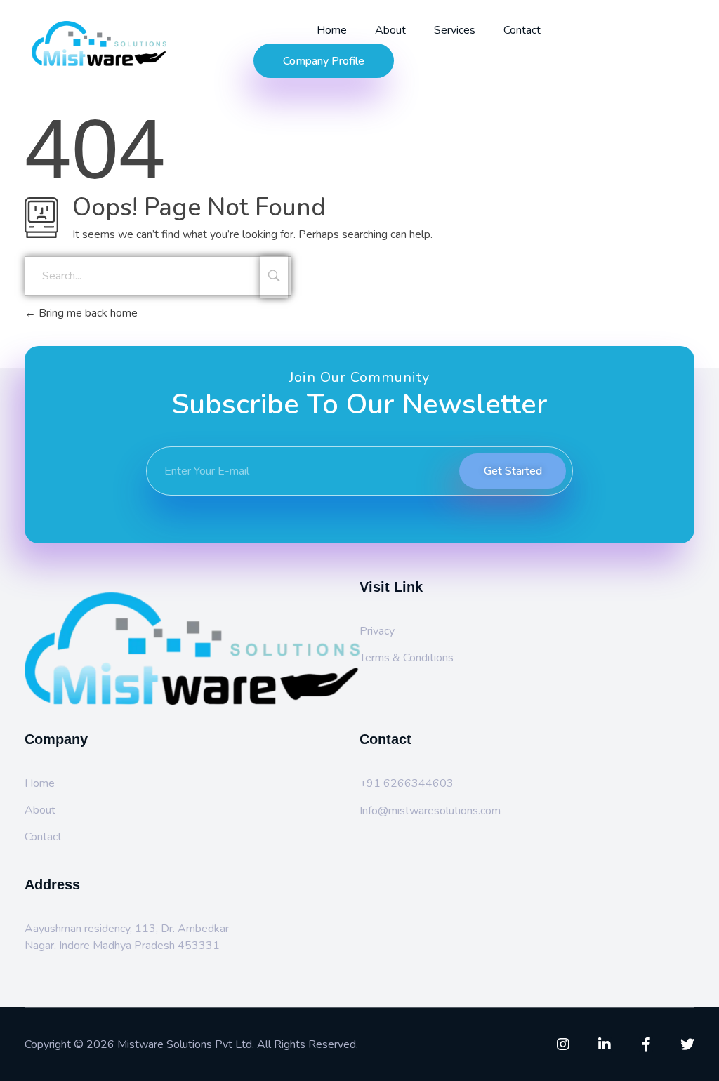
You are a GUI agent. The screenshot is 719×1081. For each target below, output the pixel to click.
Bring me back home (87, 313)
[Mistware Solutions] (125, 43)
